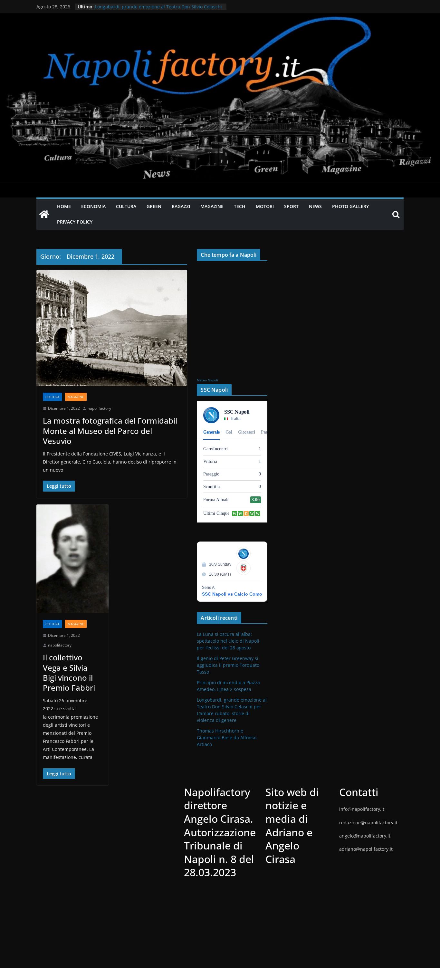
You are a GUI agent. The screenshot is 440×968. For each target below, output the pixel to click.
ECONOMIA (93, 206)
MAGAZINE (212, 206)
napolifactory (99, 408)
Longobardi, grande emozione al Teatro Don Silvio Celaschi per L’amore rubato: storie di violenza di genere (158, 10)
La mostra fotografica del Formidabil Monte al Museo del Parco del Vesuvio (110, 430)
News (315, 206)
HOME (64, 206)
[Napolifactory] (220, 17)
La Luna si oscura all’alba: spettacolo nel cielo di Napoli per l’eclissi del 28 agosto (228, 641)
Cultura (52, 397)
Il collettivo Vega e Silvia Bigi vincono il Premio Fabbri (69, 672)
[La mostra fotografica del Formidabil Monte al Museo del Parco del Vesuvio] (111, 328)
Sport (291, 206)
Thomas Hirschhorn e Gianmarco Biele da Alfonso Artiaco (226, 737)
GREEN (154, 206)
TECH (239, 206)
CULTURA (126, 206)
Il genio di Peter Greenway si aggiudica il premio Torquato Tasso (228, 665)
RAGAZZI (181, 206)
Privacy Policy (74, 222)
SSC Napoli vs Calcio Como (232, 594)
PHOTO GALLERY (350, 206)
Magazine (76, 397)
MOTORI (265, 206)
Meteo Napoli (207, 380)
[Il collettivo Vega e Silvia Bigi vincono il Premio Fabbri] (72, 559)
